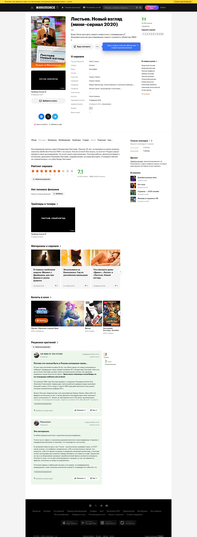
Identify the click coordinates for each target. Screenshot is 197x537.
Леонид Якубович (148, 76)
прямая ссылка (94, 356)
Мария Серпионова (96, 84)
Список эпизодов (140, 140)
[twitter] (48, 117)
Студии (86, 140)
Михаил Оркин (94, 88)
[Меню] (32, 7)
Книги (112, 536)
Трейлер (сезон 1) (38, 92)
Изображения (64, 140)
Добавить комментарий (44, 410)
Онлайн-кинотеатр (72, 7)
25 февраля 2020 (95, 100)
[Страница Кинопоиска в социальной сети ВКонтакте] (90, 505)
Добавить (59, 194)
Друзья (134, 157)
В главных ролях (149, 61)
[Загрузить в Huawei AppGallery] (108, 522)
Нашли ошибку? (42, 124)
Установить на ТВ (93, 7)
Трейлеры (76, 140)
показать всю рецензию (42, 404)
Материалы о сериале (45, 246)
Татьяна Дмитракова (149, 79)
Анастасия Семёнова (125, 84)
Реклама (47, 510)
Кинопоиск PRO (113, 510)
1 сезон (96, 61)
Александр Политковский (151, 87)
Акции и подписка (115, 514)
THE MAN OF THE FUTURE (51, 354)
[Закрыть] (137, 45)
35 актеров (145, 94)
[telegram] (55, 117)
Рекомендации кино (97, 514)
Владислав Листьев (148, 65)
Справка (93, 510)
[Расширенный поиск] (137, 7)
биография (93, 69)
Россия (91, 65)
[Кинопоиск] (45, 7)
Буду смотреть (83, 46)
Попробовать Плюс (152, 7)
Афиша (105, 536)
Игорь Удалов (146, 90)
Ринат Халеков (94, 96)
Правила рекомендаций (77, 510)
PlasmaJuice (45, 422)
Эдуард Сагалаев (148, 73)
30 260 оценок (147, 23)
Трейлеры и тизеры (43, 203)
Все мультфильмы (61, 514)
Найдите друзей (136, 161)
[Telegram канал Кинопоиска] (101, 505)
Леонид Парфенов (148, 71)
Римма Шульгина (148, 81)
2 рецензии (146, 26)
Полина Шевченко (110, 84)
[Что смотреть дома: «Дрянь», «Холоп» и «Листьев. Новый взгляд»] (105, 269)
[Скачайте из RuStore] (127, 522)
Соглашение (59, 510)
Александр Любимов (149, 84)
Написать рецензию (42, 178)
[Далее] (120, 271)
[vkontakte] (41, 117)
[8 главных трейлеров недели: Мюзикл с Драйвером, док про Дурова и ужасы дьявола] (45, 269)
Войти (163, 7)
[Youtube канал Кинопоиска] (106, 505)
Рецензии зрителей (43, 342)
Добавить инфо (56, 124)
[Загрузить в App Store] (69, 522)
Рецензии (102, 140)
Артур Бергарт (106, 88)
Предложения (128, 510)
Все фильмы (142, 510)
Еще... (110, 140)
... (134, 84)
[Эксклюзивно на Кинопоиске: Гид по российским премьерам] (75, 269)
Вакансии (36, 510)
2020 (110, 24)
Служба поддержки (135, 514)
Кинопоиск (49, 536)
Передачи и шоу (79, 514)
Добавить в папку (50, 101)
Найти (140, 7)
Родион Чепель (94, 77)
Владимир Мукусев (148, 68)
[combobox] (119, 7)
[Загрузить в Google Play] (89, 522)
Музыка (98, 536)
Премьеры (52, 140)
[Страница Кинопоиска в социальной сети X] (95, 505)
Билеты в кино (40, 297)
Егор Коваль (116, 88)
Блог (102, 510)
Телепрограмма (88, 536)
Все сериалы (156, 510)
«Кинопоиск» (106, 104)
